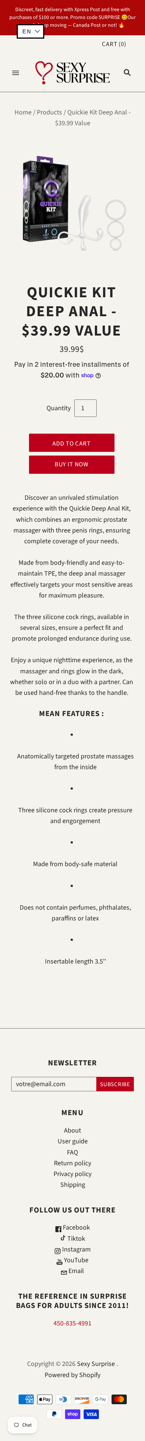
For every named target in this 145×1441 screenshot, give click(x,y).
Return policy (72, 1163)
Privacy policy (72, 1174)
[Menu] (15, 72)
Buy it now (71, 464)
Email (75, 1271)
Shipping (72, 1184)
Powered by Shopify (72, 1375)
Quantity (58, 408)
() (114, 44)
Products (49, 112)
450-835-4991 (72, 1323)
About (72, 1130)
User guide (73, 1141)
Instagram (76, 1249)
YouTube (75, 1260)
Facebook (75, 1227)
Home (23, 112)
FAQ (72, 1152)
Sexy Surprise (96, 1364)
